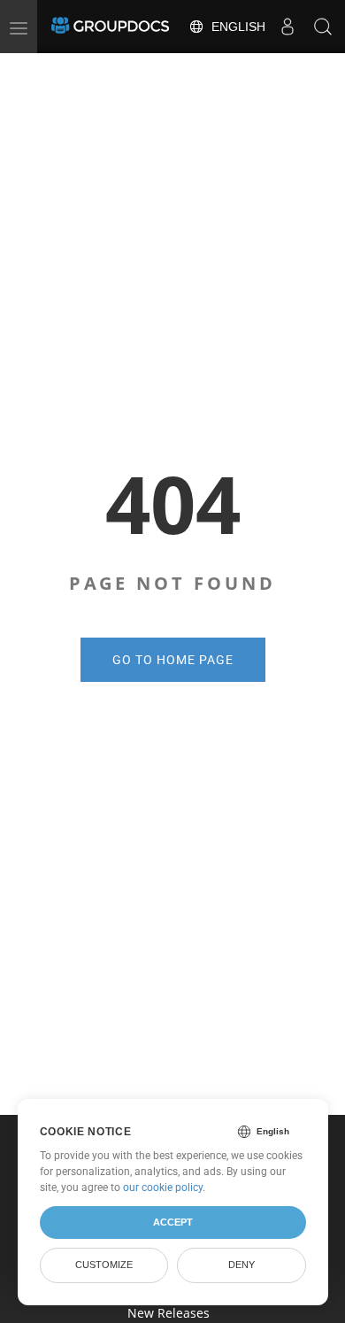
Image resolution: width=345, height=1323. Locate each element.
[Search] (323, 26)
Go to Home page (173, 660)
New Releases (168, 1312)
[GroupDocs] (110, 26)
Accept (173, 1222)
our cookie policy (163, 1187)
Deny (241, 1264)
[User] (287, 26)
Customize (104, 1264)
